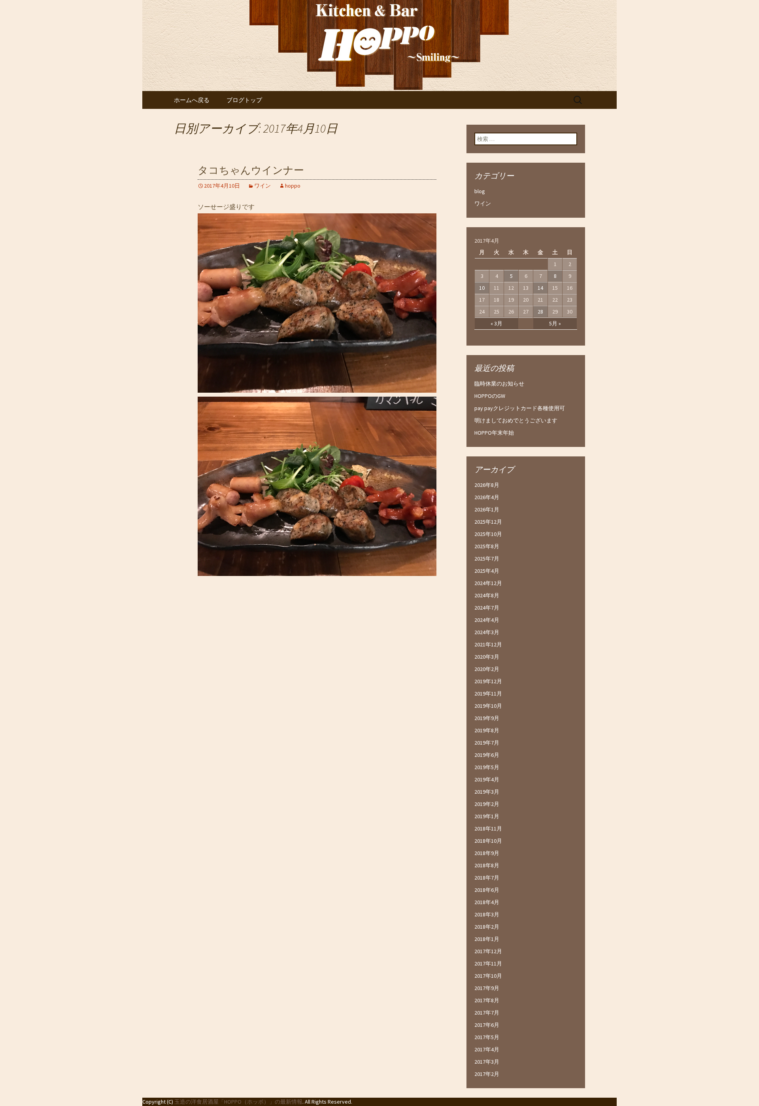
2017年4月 (486, 1049)
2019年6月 (486, 754)
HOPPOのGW (489, 395)
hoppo (292, 185)
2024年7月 (486, 607)
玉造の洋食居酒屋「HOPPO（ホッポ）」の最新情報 (238, 1101)
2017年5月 (486, 1037)
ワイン (262, 185)
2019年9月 (486, 718)
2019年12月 (488, 681)
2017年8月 (486, 1000)
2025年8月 (486, 546)
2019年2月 (486, 804)
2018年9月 (486, 853)
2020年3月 (486, 656)
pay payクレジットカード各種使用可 (519, 408)
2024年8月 (486, 595)
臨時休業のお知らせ (499, 383)
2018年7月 (486, 877)
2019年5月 (486, 767)
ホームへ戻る (192, 100)
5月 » (555, 323)
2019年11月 (488, 693)
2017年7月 (486, 1012)
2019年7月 (486, 742)
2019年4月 (486, 779)
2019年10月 (488, 705)
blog (479, 191)
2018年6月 (486, 889)
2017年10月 (488, 975)
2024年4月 (486, 619)
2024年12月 (488, 583)
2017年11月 (488, 963)
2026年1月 (486, 509)
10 (482, 287)
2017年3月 (486, 1061)
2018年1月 (486, 939)
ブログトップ (244, 100)
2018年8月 (486, 865)
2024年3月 (486, 632)
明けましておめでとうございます (515, 420)
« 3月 (496, 323)
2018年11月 (488, 828)
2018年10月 (488, 840)
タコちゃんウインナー (251, 170)
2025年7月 (486, 558)
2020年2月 (486, 669)
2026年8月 (486, 484)
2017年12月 (488, 951)
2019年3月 (486, 791)
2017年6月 (486, 1024)
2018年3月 (486, 914)
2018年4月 (486, 902)
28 (540, 311)
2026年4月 (486, 497)
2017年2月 (486, 1073)
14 (540, 287)
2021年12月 (488, 644)
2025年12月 (488, 521)
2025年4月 (486, 570)
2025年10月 (488, 534)
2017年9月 (486, 988)
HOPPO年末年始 (494, 432)
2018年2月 (486, 926)
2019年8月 (486, 730)
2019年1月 (486, 816)
